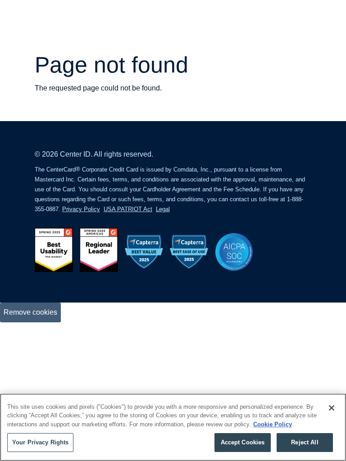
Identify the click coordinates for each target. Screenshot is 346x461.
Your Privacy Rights (40, 442)
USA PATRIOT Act (128, 209)
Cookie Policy (272, 424)
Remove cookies (30, 312)
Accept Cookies (243, 442)
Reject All (304, 442)
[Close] (331, 408)
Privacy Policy (81, 209)
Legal (163, 209)
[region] (173, 427)
